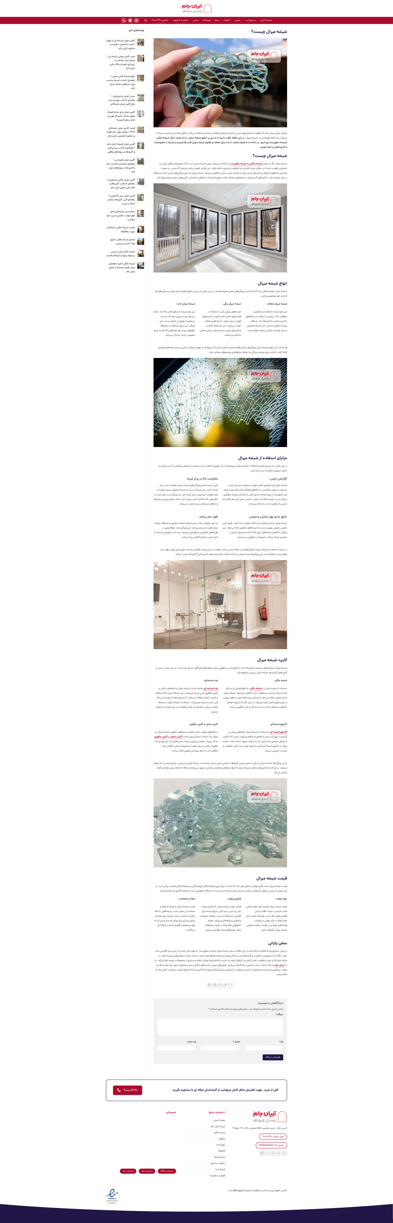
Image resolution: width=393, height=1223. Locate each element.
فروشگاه (206, 20)
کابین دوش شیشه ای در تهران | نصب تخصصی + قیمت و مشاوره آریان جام (120, 44)
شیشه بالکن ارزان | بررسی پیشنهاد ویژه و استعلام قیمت (120, 254)
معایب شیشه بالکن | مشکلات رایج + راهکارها (120, 230)
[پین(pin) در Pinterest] (214, 985)
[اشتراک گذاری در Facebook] (231, 985)
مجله (216, 20)
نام (281, 1041)
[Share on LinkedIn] (209, 985)
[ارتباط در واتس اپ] (130, 20)
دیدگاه (279, 1014)
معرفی (237, 20)
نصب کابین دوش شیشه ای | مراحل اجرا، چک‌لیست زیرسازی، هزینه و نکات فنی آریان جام (121, 62)
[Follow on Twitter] (278, 1153)
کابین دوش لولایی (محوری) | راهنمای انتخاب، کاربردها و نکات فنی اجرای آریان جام (121, 184)
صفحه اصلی (266, 20)
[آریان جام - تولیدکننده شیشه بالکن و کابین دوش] (196, 8)
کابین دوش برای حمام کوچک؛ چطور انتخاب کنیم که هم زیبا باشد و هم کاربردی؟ (121, 116)
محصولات (251, 20)
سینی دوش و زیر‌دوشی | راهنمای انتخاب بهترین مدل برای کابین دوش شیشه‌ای (121, 100)
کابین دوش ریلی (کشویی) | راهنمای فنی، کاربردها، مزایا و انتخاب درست (121, 200)
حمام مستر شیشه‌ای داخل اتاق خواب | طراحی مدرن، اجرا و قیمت (121, 215)
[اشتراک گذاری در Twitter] (225, 985)
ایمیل (236, 1041)
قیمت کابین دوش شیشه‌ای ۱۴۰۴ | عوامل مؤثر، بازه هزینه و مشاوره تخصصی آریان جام (121, 132)
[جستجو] (145, 20)
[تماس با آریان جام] (123, 20)
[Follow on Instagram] (284, 1153)
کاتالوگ (227, 20)
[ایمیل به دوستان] (220, 985)
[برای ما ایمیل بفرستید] (273, 1153)
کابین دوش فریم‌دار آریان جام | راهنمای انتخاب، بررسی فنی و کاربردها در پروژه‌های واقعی (121, 148)
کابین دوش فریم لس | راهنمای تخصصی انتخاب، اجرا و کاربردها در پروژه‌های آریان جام (121, 166)
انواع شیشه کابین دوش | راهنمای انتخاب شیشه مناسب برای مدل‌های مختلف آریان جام (120, 82)
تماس (196, 20)
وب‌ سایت (191, 1041)
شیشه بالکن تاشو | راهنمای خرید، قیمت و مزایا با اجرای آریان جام (122, 268)
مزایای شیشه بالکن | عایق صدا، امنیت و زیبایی (123, 242)
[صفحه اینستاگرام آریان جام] (136, 20)
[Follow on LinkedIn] (262, 1153)
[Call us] (267, 1153)
